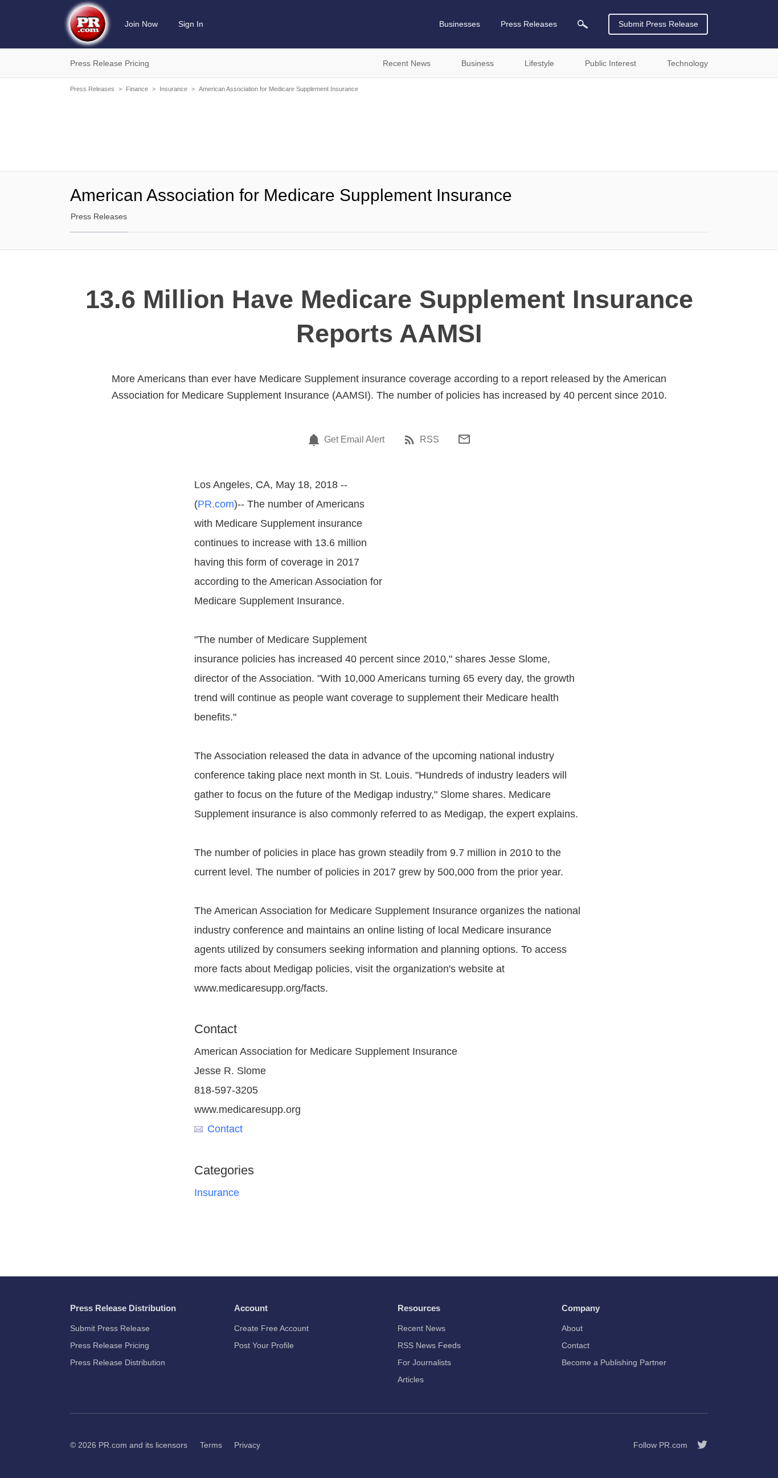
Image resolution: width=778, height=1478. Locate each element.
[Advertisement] (389, 131)
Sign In (190, 23)
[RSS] (411, 440)
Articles (411, 1379)
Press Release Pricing (109, 1345)
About (572, 1328)
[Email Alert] (315, 440)
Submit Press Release (658, 23)
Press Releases (92, 88)
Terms (211, 1445)
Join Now (141, 23)
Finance (137, 88)
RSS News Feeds (429, 1345)
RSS (429, 439)
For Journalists (424, 1362)
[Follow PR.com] (697, 1445)
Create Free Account (271, 1328)
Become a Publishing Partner (614, 1362)
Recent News (421, 1328)
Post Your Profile (264, 1345)
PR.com (216, 504)
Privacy (247, 1445)
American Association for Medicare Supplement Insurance (278, 88)
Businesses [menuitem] (459, 23)
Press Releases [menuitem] (529, 23)
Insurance (173, 88)
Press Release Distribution (117, 1362)
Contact (225, 1129)
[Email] (464, 439)
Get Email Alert (354, 439)
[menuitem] (583, 24)
